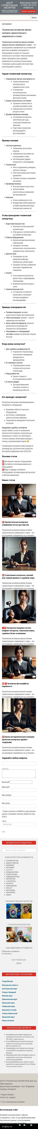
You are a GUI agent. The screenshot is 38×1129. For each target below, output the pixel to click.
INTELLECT (9, 888)
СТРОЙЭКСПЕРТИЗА (12, 861)
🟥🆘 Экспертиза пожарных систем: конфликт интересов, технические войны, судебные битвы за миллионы (18, 630)
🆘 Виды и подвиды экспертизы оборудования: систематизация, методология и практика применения (18, 472)
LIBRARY (8, 895)
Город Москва (7, 981)
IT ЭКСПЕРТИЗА (11, 881)
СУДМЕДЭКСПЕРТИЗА (12, 877)
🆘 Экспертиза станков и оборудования (16, 461)
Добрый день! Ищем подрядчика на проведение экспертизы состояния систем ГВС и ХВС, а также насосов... (20, 1037)
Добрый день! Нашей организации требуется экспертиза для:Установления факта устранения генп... (19, 1043)
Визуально (4, 768)
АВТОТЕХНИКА (10, 890)
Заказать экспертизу (28, 11)
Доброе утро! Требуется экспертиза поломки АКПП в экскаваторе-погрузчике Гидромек (20, 1050)
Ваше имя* (6, 787)
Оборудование (7, 24)
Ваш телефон (6, 795)
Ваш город (6, 803)
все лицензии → (7, 954)
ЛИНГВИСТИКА (10, 879)
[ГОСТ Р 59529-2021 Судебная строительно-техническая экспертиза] (19, 963)
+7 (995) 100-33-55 (28, 5)
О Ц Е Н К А (9, 870)
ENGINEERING (10, 865)
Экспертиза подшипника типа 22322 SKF (16, 451)
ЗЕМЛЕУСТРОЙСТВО (12, 863)
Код (7, 768)
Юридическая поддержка (19, 842)
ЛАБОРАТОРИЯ (10, 892)
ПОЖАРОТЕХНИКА (11, 874)
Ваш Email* (6, 782)
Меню (34, 17)
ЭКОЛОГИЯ (9, 883)
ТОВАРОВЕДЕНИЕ (11, 886)
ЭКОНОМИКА (10, 868)
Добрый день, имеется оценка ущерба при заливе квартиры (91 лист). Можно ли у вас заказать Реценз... (21, 1064)
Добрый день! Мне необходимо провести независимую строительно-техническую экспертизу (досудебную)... (20, 1057)
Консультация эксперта (19, 1028)
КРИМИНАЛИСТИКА (12, 872)
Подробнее (22, 1123)
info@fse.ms (29, 7)
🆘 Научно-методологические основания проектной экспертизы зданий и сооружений (18, 739)
